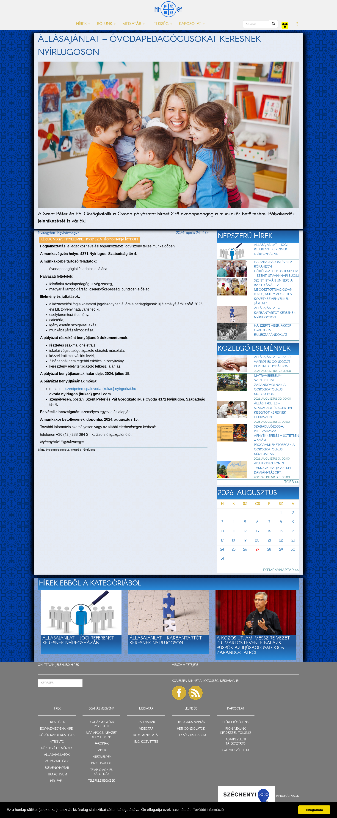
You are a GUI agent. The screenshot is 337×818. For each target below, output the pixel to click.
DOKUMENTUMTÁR (146, 735)
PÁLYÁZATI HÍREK (57, 761)
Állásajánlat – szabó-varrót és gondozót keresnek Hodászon (273, 362)
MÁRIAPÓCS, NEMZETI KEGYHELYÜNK (101, 735)
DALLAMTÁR (146, 722)
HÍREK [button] (82, 24)
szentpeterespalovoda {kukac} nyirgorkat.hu (100, 389)
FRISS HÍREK (57, 722)
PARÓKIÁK (101, 744)
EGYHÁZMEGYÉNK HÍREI (56, 729)
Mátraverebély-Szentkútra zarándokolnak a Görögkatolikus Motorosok (270, 385)
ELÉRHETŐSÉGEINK (235, 722)
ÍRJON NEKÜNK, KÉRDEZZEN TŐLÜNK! (235, 731)
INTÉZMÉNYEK (101, 757)
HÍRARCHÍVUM (57, 774)
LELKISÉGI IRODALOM (191, 735)
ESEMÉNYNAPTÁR (57, 768)
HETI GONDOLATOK (191, 729)
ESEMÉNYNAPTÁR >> (281, 570)
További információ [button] (208, 810)
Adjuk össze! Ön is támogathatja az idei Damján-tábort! (272, 468)
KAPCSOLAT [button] (190, 24)
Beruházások (287, 796)
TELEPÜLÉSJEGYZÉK (101, 781)
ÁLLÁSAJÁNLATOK (57, 755)
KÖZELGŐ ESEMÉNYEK (56, 748)
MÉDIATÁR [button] (132, 24)
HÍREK (75, 665)
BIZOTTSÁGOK (101, 763)
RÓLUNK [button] (105, 24)
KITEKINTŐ (57, 742)
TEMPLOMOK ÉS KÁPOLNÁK (101, 772)
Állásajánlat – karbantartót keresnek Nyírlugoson (275, 313)
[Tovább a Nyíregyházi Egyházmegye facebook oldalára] (179, 693)
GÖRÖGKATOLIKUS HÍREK (57, 735)
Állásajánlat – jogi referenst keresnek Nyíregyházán (270, 249)
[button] (297, 24)
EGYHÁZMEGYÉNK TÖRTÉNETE (101, 724)
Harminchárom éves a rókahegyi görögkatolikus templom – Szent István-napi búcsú (276, 269)
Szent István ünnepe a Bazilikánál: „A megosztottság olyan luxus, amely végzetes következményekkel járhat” (273, 292)
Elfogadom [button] (314, 810)
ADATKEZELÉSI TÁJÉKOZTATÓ (236, 741)
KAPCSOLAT (235, 709)
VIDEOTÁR (146, 729)
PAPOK (101, 750)
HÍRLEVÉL (56, 781)
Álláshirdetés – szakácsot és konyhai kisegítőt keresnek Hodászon (273, 410)
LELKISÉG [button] (161, 24)
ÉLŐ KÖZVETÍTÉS (146, 742)
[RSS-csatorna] (195, 693)
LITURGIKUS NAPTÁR (191, 722)
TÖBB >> (291, 482)
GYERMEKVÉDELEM (235, 750)
